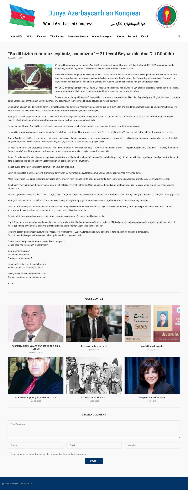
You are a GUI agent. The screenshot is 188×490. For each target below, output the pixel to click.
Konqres (41, 36)
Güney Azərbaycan (102, 36)
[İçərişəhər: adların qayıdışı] (94, 323)
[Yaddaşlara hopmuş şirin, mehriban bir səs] (35, 375)
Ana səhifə (16, 36)
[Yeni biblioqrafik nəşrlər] (152, 323)
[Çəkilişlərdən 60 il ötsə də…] (94, 375)
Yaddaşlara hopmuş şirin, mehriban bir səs (35, 397)
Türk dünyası (57, 36)
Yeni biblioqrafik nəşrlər (152, 346)
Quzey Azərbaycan (78, 36)
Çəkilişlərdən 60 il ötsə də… (94, 397)
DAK (28, 36)
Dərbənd (132, 36)
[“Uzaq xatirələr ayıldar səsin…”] (152, 375)
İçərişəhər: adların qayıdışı (94, 346)
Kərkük (144, 36)
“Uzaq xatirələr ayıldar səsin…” (152, 397)
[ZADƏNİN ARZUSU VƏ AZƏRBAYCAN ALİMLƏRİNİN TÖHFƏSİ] (35, 323)
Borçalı (120, 36)
